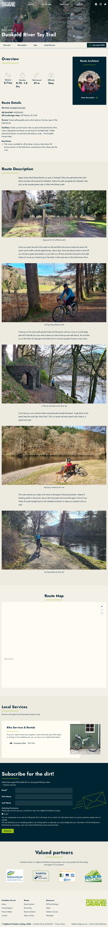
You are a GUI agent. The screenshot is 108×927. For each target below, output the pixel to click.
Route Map (46, 4)
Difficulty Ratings (52, 904)
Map (35, 45)
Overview (7, 45)
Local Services (49, 45)
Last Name (6, 802)
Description (22, 45)
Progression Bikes (20, 743)
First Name (6, 796)
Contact (4, 915)
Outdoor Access (52, 912)
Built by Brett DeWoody (98, 924)
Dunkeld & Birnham (18, 107)
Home (4, 30)
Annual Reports (7, 908)
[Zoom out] (102, 610)
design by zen (82, 924)
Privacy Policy (60, 924)
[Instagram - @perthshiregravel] (101, 4)
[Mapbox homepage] (8, 659)
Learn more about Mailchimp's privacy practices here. (40, 825)
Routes (31, 4)
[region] (54, 632)
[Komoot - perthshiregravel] (96, 4)
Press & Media (7, 912)
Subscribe (8, 831)
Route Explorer (29, 904)
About (79, 4)
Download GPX (99, 45)
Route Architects (29, 912)
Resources (64, 4)
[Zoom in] (102, 606)
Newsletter (50, 915)
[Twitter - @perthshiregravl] (105, 4)
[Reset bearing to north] (102, 613)
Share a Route (29, 915)
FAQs (48, 908)
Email (4, 790)
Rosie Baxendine (87, 97)
